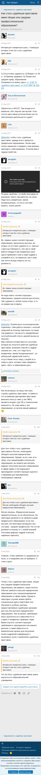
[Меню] (3, 2)
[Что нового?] (38, 2)
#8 (39, 320)
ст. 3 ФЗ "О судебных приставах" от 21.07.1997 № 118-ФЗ (20, 85)
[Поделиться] (35, 43)
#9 (39, 386)
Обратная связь (8, 747)
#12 (38, 551)
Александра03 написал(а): (13, 284)
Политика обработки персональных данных (19, 750)
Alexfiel (6, 29)
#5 (39, 168)
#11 (38, 493)
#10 (38, 427)
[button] (2, 743)
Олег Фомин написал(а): (12, 499)
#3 (39, 104)
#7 (39, 279)
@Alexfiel (5, 137)
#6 (39, 222)
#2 (39, 69)
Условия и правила (23, 747)
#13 (38, 577)
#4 (39, 133)
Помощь (5, 753)
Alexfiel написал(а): (10, 227)
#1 (39, 43)
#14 (38, 656)
